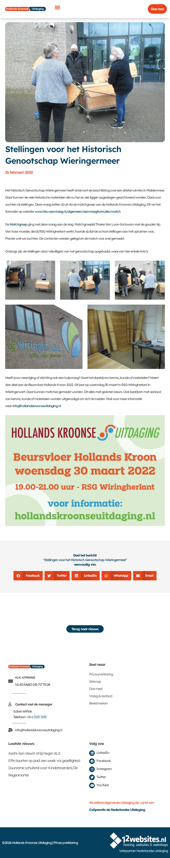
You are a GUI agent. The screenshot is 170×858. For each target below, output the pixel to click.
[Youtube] (92, 785)
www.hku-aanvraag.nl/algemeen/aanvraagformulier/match (78, 211)
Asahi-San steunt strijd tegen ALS (34, 753)
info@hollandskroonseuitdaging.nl (36, 406)
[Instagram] (92, 769)
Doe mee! (95, 689)
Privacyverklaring (101, 674)
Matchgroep (18, 224)
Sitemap (95, 681)
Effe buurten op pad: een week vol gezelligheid (44, 760)
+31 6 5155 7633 (36, 717)
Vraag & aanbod (100, 696)
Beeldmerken (98, 703)
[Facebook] (92, 761)
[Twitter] (92, 777)
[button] (57, 7)
